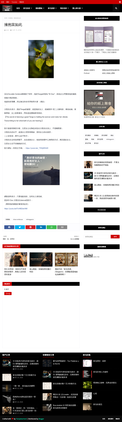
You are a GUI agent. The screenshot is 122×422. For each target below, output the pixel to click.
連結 (112, 135)
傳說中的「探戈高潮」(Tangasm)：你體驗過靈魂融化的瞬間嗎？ (66, 271)
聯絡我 (22, 2)
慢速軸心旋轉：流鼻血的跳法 (105, 383)
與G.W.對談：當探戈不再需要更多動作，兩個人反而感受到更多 (15, 271)
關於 (7, 2)
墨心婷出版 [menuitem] (76, 8)
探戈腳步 (88, 135)
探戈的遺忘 (97, 404)
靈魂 (86, 139)
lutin (7, 30)
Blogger (41, 419)
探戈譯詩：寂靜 (99, 361)
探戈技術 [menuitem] (26, 8)
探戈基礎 (104, 135)
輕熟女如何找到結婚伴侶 (110, 70)
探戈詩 (96, 143)
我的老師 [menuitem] (63, 8)
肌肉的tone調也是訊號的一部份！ (24, 398)
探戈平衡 (88, 143)
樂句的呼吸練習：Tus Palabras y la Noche (66, 362)
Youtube (14, 2)
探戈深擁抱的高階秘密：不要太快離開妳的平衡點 (106, 163)
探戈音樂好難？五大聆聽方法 (24, 375)
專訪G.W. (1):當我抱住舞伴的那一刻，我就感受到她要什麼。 (106, 197)
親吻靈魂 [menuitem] (39, 8)
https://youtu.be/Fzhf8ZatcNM (15, 208)
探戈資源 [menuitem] (51, 8)
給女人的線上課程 (108, 73)
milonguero (30, 219)
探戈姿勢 (100, 139)
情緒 (92, 139)
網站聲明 (110, 419)
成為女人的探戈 (89, 70)
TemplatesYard (21, 419)
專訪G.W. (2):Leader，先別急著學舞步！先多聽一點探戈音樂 (65, 395)
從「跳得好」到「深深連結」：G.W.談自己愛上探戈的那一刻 (25, 409)
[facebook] (120, 2)
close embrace (18, 219)
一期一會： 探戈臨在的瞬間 (24, 386)
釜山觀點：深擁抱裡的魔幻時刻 (40, 270)
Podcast (87, 73)
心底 (95, 393)
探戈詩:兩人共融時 (100, 372)
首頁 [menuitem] (18, 8)
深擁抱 (10, 18)
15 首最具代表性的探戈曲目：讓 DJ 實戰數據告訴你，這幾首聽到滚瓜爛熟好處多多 (106, 175)
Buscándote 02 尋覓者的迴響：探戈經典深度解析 (65, 406)
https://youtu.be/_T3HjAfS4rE (37, 148)
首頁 (2, 2)
